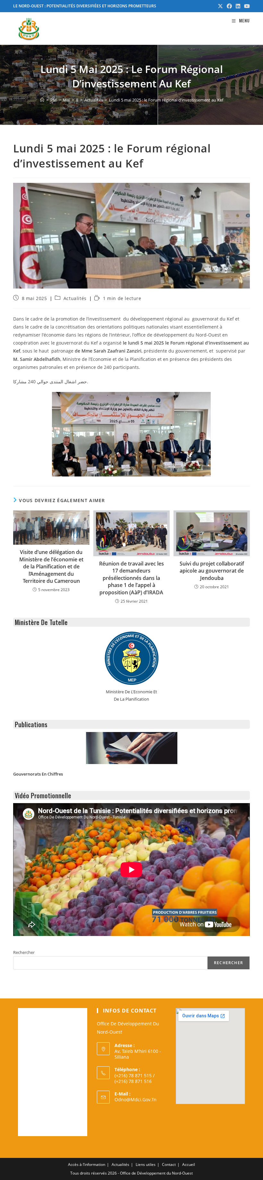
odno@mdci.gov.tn (136, 1099)
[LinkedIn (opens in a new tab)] (238, 6)
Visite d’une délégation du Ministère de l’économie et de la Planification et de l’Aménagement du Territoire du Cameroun (51, 566)
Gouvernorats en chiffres (38, 774)
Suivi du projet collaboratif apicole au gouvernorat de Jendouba (212, 571)
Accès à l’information (86, 1164)
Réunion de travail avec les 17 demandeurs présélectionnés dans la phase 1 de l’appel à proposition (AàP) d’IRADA (131, 578)
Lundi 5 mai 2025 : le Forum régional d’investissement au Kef (166, 100)
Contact (169, 1164)
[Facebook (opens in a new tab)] (229, 6)
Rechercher (24, 952)
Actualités (75, 298)
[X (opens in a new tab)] (220, 6)
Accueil (188, 1164)
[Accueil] (42, 100)
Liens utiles (146, 1164)
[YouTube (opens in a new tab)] (246, 6)
